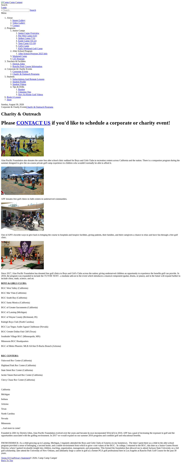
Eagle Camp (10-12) (27, 41)
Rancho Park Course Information (27, 66)
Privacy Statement (22, 458)
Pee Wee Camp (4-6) (27, 36)
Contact (16, 25)
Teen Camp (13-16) (27, 43)
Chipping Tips (24, 92)
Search (33, 10)
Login (4, 7)
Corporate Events (20, 71)
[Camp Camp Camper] (11, 2)
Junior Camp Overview (28, 33)
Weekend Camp (20, 56)
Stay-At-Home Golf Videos (30, 94)
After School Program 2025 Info (32, 53)
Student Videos (19, 84)
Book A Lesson (14, 97)
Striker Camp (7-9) (26, 38)
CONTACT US (33, 123)
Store (9, 99)
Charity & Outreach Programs (26, 74)
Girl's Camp (23, 46)
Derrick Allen (19, 64)
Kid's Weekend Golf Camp (30, 48)
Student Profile (19, 82)
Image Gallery (19, 20)
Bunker (21, 89)
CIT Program (18, 59)
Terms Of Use (7, 458)
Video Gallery (19, 23)
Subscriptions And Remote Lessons (28, 79)
